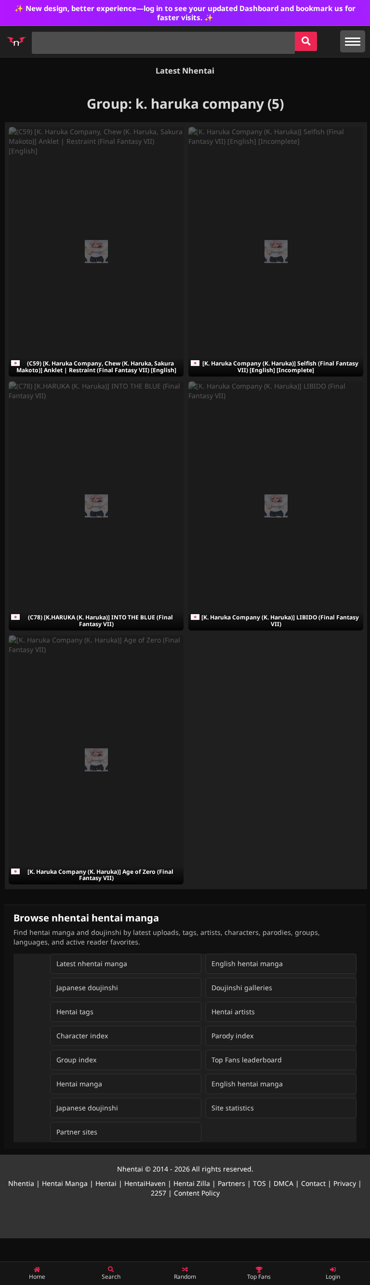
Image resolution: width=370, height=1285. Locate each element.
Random (185, 1276)
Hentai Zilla (191, 1183)
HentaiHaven (145, 1183)
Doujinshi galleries (241, 987)
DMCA (283, 1183)
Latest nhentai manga (91, 963)
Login (333, 1276)
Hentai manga (79, 1083)
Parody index (232, 1035)
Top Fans (259, 1276)
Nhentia (21, 1183)
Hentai (106, 1183)
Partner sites (76, 1131)
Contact (313, 1183)
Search (111, 1276)
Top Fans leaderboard (246, 1059)
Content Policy (197, 1192)
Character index (82, 1035)
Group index (76, 1059)
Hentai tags (74, 1011)
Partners (231, 1183)
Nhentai (130, 1168)
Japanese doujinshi (87, 987)
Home (37, 1276)
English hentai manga (247, 963)
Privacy (344, 1183)
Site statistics (232, 1107)
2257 (158, 1192)
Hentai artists (233, 1011)
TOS (259, 1183)
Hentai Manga (65, 1183)
